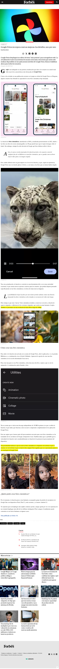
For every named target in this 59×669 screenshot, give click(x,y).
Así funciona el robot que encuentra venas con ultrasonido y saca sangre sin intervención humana (29, 603)
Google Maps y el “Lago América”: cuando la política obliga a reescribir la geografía (9, 575)
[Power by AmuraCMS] (29, 658)
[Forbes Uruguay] (29, 2)
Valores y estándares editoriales (30, 653)
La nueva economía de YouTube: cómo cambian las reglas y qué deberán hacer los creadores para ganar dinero (50, 577)
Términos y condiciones (6, 653)
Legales (15, 653)
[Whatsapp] (23, 53)
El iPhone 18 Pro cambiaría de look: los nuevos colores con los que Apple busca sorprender (30, 540)
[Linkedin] (36, 53)
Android (3, 523)
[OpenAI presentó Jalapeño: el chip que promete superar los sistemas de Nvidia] (9, 591)
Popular (21, 530)
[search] (56, 2)
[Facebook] (29, 53)
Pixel (22, 523)
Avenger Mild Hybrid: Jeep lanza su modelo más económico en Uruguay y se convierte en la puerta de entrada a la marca (29, 546)
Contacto (20, 653)
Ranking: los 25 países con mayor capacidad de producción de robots (49, 602)
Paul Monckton (5, 50)
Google (16, 523)
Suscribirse (49, 2)
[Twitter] (26, 53)
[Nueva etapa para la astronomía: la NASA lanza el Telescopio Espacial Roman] (29, 564)
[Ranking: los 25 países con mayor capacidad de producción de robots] (50, 591)
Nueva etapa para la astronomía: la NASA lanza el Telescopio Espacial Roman (28, 575)
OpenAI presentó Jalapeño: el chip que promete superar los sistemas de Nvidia (8, 602)
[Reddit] (33, 53)
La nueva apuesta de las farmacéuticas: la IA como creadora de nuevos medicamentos (29, 627)
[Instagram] (54, 654)
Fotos (10, 523)
